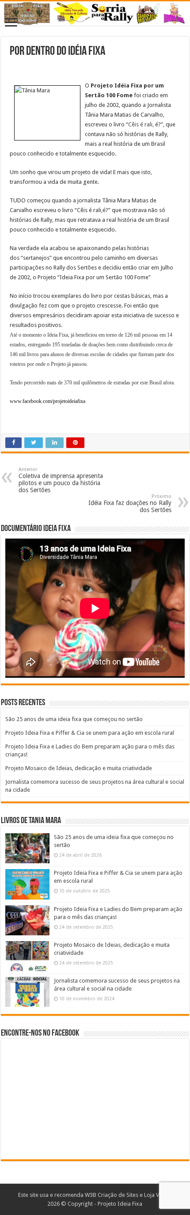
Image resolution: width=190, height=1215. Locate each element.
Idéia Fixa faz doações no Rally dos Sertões (129, 503)
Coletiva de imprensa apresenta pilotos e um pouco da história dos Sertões (61, 480)
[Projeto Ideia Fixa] (95, 13)
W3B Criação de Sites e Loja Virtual (128, 1195)
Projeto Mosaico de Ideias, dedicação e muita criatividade (78, 768)
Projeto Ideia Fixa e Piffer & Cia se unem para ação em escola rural (89, 732)
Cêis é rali (140, 124)
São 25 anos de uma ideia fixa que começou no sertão (74, 719)
